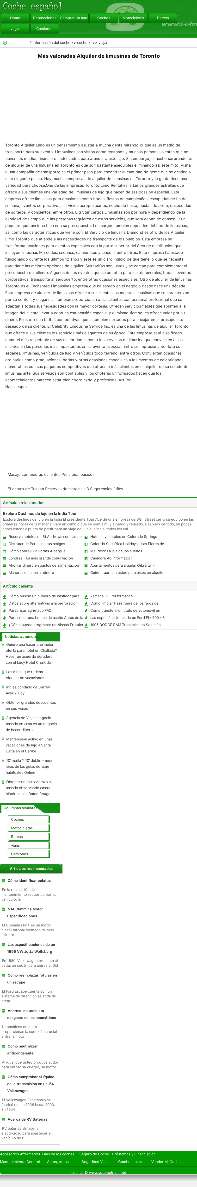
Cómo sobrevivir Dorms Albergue (37, 551)
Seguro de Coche (94, 1154)
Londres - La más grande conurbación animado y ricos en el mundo (40, 559)
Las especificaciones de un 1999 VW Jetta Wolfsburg (31, 948)
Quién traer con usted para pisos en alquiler (127, 572)
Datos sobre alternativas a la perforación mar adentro (43, 604)
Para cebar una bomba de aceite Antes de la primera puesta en (45, 618)
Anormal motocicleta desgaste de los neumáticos (31, 1014)
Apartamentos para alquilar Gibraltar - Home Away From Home (122, 566)
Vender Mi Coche (166, 1161)
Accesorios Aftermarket (20, 1154)
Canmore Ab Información (111, 558)
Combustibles (130, 1161)
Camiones (44, 28)
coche (82, 42)
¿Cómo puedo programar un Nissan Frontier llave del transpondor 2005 (46, 626)
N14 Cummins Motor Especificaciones (25, 912)
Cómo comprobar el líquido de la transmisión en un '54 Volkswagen (30, 1084)
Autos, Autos (58, 1161)
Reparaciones (44, 18)
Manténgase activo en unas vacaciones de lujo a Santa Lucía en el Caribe (29, 745)
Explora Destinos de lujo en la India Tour (40, 513)
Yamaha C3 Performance (111, 596)
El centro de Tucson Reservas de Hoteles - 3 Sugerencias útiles (66, 488)
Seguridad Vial (94, 1161)
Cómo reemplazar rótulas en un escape (32, 978)
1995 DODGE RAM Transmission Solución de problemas (125, 626)
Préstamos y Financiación (134, 1154)
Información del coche (51, 42)
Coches (103, 18)
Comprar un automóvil (74, 18)
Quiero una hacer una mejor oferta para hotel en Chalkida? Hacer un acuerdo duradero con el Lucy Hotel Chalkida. (31, 653)
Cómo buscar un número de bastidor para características (43, 597)
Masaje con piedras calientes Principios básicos (52, 474)
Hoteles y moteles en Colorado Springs (123, 536)
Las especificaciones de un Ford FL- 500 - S (127, 617)
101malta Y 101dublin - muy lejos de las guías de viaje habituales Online (29, 766)
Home (15, 18)
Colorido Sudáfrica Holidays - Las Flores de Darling (127, 544)
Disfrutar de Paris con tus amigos (37, 543)
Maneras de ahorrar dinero (31, 572)
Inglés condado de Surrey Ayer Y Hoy (28, 690)
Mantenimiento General (20, 1161)
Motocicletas (133, 18)
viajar (15, 28)
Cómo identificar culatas (29, 880)
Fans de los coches (58, 1154)
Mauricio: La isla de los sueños (116, 551)
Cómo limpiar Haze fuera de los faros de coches (124, 604)
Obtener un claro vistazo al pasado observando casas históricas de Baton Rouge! (29, 788)
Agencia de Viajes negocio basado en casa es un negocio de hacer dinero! (31, 724)
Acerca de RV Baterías (27, 1119)
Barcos (163, 18)
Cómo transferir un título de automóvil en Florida (125, 611)
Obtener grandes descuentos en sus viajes (31, 705)
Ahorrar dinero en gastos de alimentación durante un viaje (43, 566)
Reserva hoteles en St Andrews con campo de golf (45, 537)
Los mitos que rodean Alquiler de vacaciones (25, 674)
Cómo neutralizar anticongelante (22, 1049)
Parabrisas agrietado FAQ (30, 610)
